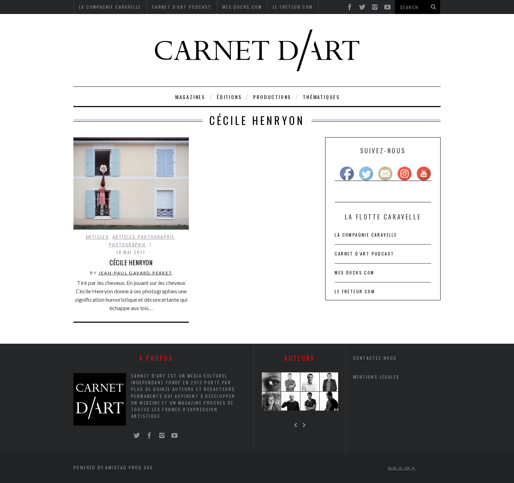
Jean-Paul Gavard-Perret (135, 272)
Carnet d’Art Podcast (364, 254)
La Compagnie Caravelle (366, 235)
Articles (97, 237)
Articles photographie (143, 237)
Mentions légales (376, 377)
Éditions (229, 96)
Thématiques (321, 96)
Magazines (190, 96)
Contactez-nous (375, 358)
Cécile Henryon (131, 262)
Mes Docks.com (354, 272)
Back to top (400, 468)
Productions (272, 96)
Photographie (127, 244)
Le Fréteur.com (355, 291)
